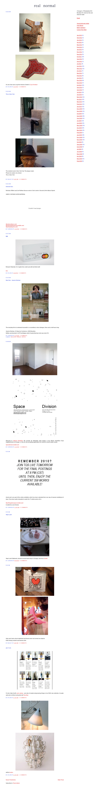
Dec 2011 (79, 52)
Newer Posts (9, 780)
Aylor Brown (80, 25)
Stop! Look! (9, 514)
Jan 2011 (79, 78)
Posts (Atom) (16, 783)
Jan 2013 (79, 35)
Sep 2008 (79, 144)
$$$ (7, 236)
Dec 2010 (79, 80)
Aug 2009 (79, 118)
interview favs (9, 186)
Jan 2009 (79, 135)
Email (78, 18)
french (19, 336)
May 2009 (79, 125)
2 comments (23, 697)
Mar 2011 (79, 73)
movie (24, 336)
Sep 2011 (79, 59)
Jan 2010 (79, 106)
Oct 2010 (79, 85)
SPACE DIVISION (18, 440)
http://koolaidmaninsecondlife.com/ (15, 225)
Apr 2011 (79, 71)
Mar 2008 (79, 158)
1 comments (23, 774)
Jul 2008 (79, 149)
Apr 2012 (79, 42)
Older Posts (61, 780)
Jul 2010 (79, 92)
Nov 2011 (79, 54)
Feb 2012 (79, 47)
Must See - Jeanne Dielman (13, 280)
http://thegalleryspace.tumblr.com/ (14, 503)
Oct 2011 (79, 56)
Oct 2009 (79, 113)
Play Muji (25, 695)
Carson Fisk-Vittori (82, 29)
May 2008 (79, 154)
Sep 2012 (79, 37)
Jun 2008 (79, 151)
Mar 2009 (79, 130)
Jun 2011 (79, 66)
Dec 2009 (79, 109)
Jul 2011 (79, 63)
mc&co (11, 772)
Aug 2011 (79, 61)
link (7, 271)
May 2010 (79, 97)
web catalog (20, 693)
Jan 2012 (79, 49)
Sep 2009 (79, 116)
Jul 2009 (79, 120)
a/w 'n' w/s (8, 648)
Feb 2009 (79, 132)
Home (14, 780)
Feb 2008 (79, 161)
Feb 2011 (79, 75)
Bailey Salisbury (81, 27)
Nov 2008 (79, 139)
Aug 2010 (79, 90)
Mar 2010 (79, 101)
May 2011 (79, 68)
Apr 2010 (79, 99)
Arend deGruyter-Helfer (83, 23)
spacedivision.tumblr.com (12, 444)
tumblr (46, 558)
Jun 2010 (79, 94)
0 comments (22, 86)
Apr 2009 (79, 128)
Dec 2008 (79, 137)
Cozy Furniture (34, 84)
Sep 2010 (79, 87)
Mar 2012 (79, 45)
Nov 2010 (79, 83)
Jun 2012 (79, 40)
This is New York (10, 94)
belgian (13, 336)
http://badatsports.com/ (12, 227)
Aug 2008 (79, 147)
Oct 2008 (79, 142)
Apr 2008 (79, 156)
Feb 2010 (79, 104)
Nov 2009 (79, 111)
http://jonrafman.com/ (11, 224)
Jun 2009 (79, 123)
